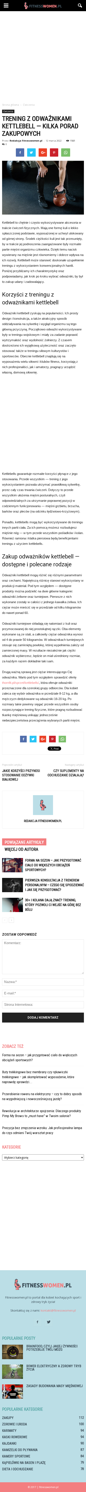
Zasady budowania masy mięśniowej (54, 1386)
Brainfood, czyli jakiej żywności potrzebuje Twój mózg (51, 1348)
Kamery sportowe (16, 1456)
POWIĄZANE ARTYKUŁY (24, 842)
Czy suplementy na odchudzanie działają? (66, 773)
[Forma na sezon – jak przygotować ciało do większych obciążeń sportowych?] (12, 865)
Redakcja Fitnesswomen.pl (26, 140)
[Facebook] (37, 1322)
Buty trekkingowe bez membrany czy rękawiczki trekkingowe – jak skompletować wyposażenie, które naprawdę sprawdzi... (38, 1077)
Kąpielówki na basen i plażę (24, 1463)
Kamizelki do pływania (20, 1450)
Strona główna (10, 105)
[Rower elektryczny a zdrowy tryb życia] (12, 1372)
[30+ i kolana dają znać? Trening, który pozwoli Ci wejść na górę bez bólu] (12, 905)
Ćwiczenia (8, 111)
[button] (80, 5)
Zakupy (8, 1418)
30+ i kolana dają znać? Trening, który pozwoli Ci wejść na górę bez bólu (53, 905)
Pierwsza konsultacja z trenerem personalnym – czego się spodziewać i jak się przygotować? (54, 885)
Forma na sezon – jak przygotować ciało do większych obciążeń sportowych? (53, 865)
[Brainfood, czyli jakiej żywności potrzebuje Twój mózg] (12, 1352)
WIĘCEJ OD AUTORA (21, 849)
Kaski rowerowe (14, 1437)
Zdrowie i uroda (14, 1424)
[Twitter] (48, 1322)
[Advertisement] (43, 55)
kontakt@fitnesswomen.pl (58, 1310)
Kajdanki (9, 1443)
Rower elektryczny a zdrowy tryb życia (53, 1367)
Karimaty (9, 1431)
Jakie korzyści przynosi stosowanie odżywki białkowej (21, 775)
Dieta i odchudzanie (17, 1469)
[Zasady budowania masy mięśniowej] (12, 1391)
